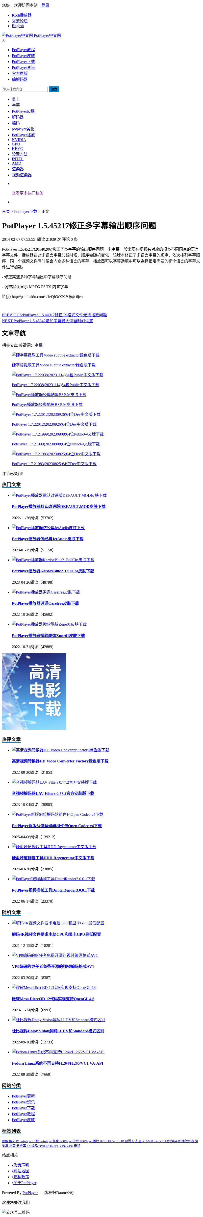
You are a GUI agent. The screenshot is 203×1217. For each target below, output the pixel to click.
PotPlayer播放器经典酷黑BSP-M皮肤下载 (47, 404)
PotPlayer (30, 1193)
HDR (121, 1141)
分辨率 (21, 1146)
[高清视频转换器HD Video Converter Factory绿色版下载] (60, 750)
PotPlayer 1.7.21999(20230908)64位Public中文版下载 (56, 444)
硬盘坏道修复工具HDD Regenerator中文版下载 (53, 858)
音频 (77, 1146)
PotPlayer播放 (23, 135)
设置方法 (20, 154)
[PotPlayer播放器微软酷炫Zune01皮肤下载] (49, 624)
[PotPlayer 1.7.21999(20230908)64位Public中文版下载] (58, 434)
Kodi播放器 (22, 15)
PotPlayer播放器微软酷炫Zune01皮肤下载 (48, 636)
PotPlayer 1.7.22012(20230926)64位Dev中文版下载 (54, 424)
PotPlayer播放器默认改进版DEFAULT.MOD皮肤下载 (58, 506)
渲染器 (18, 169)
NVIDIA (19, 140)
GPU (16, 144)
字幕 (16, 105)
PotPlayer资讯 (23, 67)
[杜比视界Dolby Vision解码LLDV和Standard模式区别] (58, 1020)
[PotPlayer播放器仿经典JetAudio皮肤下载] (48, 528)
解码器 (18, 117)
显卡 (16, 99)
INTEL (18, 159)
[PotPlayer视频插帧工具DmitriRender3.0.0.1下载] (53, 879)
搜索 (54, 89)
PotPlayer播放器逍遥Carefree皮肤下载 (45, 603)
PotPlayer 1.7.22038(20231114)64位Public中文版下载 (55, 385)
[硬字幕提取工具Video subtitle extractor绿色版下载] (56, 355)
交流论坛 (20, 21)
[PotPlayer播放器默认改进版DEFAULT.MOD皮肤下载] (59, 495)
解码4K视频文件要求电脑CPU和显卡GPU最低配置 (56, 934)
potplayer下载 (30, 1141)
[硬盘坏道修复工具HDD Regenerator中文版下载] (54, 847)
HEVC (17, 148)
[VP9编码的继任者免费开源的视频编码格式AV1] (55, 955)
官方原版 (20, 73)
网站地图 (21, 1171)
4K (29, 1146)
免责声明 (21, 1165)
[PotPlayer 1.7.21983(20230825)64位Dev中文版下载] (56, 454)
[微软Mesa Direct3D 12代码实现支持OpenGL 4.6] (54, 987)
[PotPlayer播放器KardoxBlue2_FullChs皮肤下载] (53, 560)
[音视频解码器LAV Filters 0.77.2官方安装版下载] (54, 782)
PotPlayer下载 (23, 62)
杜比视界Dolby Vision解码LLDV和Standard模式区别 (58, 1031)
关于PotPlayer (24, 1183)
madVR (159, 1141)
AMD (16, 163)
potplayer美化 (23, 129)
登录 (45, 5)
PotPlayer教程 (23, 50)
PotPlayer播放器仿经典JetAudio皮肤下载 (47, 539)
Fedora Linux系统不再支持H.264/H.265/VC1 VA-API (57, 1063)
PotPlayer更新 (23, 1096)
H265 (104, 1141)
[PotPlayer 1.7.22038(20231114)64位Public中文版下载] (57, 375)
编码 (16, 123)
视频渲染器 (22, 175)
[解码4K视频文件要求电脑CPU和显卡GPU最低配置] (58, 923)
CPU (63, 1146)
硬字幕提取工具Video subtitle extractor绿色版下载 (54, 365)
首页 (6, 211)
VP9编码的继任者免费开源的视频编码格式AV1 (53, 966)
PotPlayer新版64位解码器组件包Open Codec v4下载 (57, 826)
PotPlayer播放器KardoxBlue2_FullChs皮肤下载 (53, 571)
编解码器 (20, 79)
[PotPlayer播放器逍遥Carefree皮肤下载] (46, 592)
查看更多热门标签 (28, 193)
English (18, 26)
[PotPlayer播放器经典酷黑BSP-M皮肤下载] (49, 395)
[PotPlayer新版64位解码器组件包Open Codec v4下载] (57, 814)
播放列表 (188, 1141)
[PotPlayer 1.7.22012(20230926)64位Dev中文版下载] (56, 414)
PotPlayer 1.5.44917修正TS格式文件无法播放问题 (54, 315)
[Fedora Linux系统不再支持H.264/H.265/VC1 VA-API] (58, 1052)
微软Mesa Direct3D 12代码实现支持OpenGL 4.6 (53, 999)
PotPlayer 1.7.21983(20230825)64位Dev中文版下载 (54, 464)
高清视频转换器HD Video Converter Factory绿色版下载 (60, 761)
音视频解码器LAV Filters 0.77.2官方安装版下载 (53, 793)
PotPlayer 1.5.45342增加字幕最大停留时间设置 (47, 321)
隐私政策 (21, 1177)
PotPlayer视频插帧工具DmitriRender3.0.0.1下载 (53, 890)
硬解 (5, 1141)
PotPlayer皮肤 (23, 56)
